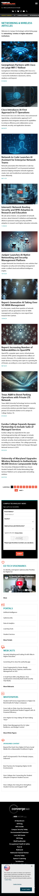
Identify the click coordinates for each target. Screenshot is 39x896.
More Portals (7, 640)
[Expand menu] (36, 4)
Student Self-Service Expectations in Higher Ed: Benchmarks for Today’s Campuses (19, 702)
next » (21, 490)
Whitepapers (10, 696)
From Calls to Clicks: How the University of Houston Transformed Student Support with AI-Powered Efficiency (19, 710)
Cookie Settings (17, 884)
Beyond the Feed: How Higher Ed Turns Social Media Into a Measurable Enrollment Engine (18, 748)
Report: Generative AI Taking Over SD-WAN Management (19, 304)
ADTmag (19, 824)
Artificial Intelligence (10, 612)
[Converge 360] (19, 809)
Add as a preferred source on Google (11, 7)
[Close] (32, 866)
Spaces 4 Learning (19, 858)
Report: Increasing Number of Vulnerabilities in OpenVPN (17, 348)
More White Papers (10, 733)
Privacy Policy (19, 533)
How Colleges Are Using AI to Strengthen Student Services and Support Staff (17, 786)
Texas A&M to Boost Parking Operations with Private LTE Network (16, 397)
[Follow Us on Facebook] (21, 11)
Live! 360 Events (19, 835)
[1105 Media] (20, 816)
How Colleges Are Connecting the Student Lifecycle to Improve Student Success (17, 776)
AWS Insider (19, 827)
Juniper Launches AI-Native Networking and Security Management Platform (15, 257)
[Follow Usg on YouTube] (24, 11)
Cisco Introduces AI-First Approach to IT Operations (15, 111)
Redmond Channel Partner (19, 853)
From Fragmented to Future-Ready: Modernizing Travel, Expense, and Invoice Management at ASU (17, 669)
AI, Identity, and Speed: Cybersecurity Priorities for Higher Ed (19, 571)
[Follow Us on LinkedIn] (13, 11)
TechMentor (19, 861)
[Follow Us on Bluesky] (18, 11)
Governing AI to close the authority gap (16, 662)
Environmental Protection (19, 832)
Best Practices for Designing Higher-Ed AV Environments (17, 767)
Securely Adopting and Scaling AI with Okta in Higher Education (18, 655)
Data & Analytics (8, 623)
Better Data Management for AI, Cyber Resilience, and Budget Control (16, 726)
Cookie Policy (8, 879)
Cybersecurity (8, 618)
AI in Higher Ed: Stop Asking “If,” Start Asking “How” (18, 719)
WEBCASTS (9, 650)
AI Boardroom (19, 821)
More (5, 598)
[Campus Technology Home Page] (8, 3)
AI (14, 15)
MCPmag (19, 838)
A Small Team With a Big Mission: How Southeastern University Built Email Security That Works (18, 679)
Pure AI (19, 847)
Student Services (9, 634)
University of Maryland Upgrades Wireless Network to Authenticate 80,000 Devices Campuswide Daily (19, 461)
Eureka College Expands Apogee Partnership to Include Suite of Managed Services (18, 426)
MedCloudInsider (20, 841)
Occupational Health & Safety (19, 844)
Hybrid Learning (23, 15)
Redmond (19, 850)
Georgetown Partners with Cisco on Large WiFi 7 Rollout (18, 66)
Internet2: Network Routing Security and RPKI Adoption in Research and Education (17, 209)
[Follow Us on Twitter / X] (15, 11)
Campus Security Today (19, 829)
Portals (8, 608)
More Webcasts (8, 686)
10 (16, 490)
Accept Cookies (26, 889)
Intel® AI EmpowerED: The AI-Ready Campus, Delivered (18, 757)
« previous (6, 487)
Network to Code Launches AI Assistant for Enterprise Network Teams (18, 159)
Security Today (20, 855)
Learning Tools (8, 629)
